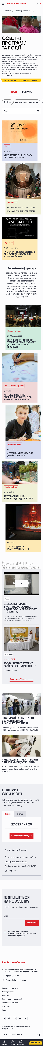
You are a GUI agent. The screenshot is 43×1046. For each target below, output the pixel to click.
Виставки (5, 996)
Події (13, 92)
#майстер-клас (14, 331)
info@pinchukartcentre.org (15, 980)
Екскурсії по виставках (16, 862)
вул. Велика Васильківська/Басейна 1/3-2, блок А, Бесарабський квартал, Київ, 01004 (21, 971)
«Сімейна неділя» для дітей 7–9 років (20, 454)
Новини (4, 1010)
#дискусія (9, 243)
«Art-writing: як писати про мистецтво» (18, 156)
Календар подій (8, 992)
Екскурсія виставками (21, 211)
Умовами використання (18, 933)
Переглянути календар (21, 836)
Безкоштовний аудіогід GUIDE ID (20, 866)
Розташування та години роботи (20, 857)
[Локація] (4, 1042)
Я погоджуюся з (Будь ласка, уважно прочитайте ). (22, 934)
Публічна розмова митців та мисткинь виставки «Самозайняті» (19, 254)
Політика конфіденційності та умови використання (16, 1028)
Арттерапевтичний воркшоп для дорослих (18, 497)
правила (20, 936)
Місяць (20, 814)
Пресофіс (6, 1006)
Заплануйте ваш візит (10, 988)
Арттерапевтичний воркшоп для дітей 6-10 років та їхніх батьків (18, 397)
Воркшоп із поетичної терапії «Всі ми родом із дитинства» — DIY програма (21, 343)
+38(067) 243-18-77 (12, 976)
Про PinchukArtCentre (10, 1003)
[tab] (19, 1028)
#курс (7, 146)
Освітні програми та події (12, 999)
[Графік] (12, 1042)
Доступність (11, 871)
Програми (27, 92)
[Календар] (21, 1042)
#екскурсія (12, 202)
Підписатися (31, 923)
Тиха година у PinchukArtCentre (18, 547)
